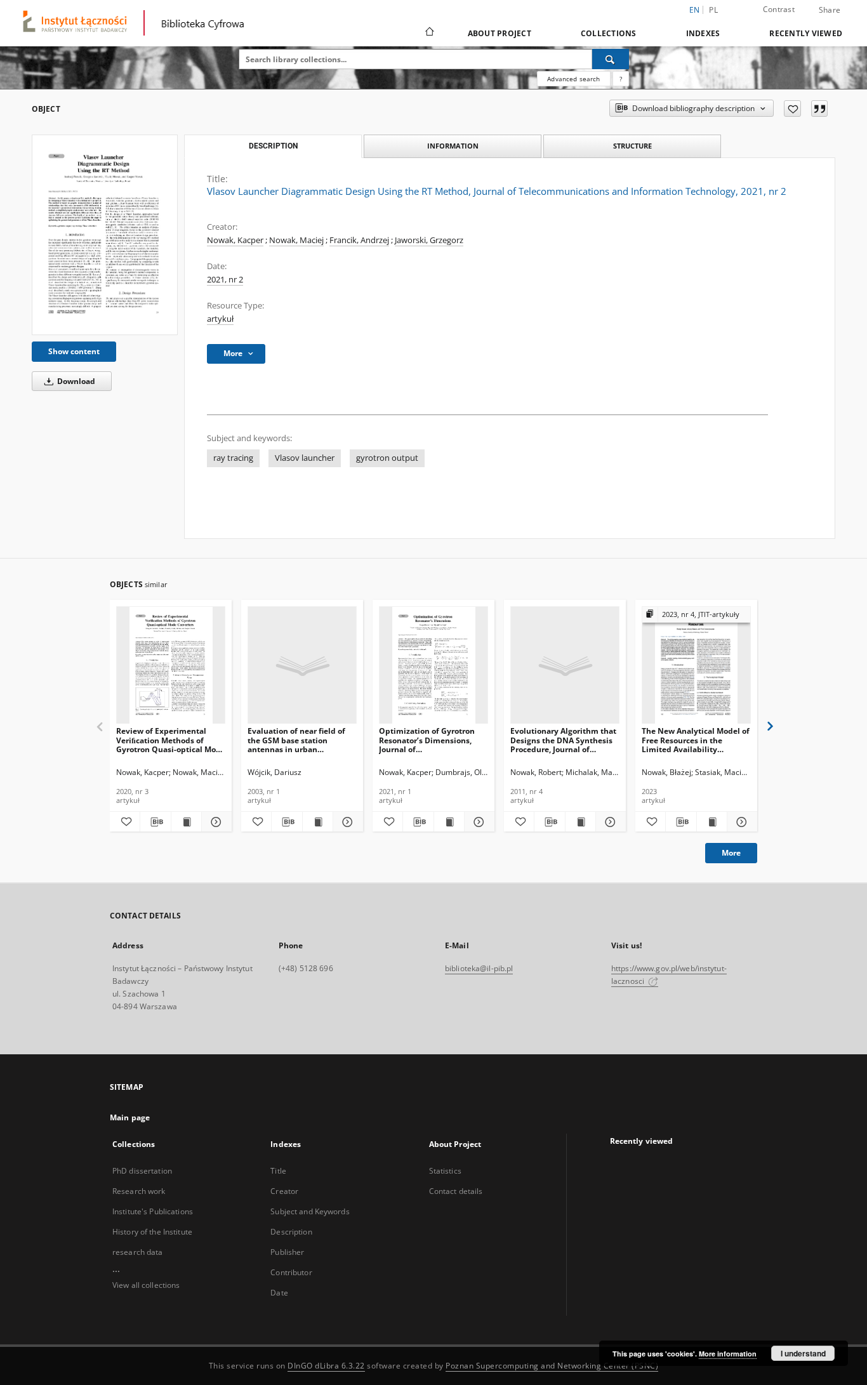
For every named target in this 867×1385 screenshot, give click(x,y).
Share (829, 10)
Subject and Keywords (309, 1211)
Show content (74, 351)
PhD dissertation (142, 1170)
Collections (609, 33)
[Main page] (428, 33)
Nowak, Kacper (235, 240)
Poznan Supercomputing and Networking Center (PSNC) (552, 1365)
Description (291, 1231)
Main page (130, 1117)
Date (279, 1292)
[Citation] (819, 108)
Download (75, 381)
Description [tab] (273, 146)
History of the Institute (152, 1231)
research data (137, 1252)
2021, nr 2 (225, 279)
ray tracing (233, 458)
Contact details (456, 1191)
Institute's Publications (152, 1211)
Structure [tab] (632, 145)
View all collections (146, 1285)
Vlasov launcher (304, 458)
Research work (139, 1191)
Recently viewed (805, 33)
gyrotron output (387, 458)
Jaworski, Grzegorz (429, 240)
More (731, 852)
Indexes (703, 33)
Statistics (445, 1170)
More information (728, 1353)
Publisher (287, 1252)
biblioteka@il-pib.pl (479, 968)
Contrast (779, 9)
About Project (499, 33)
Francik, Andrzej (359, 240)
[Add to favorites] (792, 108)
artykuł (220, 319)
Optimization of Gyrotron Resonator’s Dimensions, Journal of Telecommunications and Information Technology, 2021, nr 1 (427, 740)
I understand (803, 1353)
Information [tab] (453, 145)
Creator (284, 1191)
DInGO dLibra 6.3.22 (326, 1365)
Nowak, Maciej (296, 240)
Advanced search (573, 78)
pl (713, 10)
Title (278, 1170)
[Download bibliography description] (155, 822)
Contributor (291, 1272)
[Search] (610, 59)
